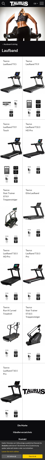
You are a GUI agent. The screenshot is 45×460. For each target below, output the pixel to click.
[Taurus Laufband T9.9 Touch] (11, 148)
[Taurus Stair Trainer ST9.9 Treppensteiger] (11, 217)
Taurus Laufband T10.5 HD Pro (10, 253)
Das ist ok (32, 456)
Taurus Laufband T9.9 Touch (9, 127)
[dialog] (22, 450)
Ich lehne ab (11, 456)
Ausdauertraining (10, 44)
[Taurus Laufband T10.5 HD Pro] (11, 274)
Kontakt (23, 439)
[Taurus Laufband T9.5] (11, 82)
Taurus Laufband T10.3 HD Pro (33, 127)
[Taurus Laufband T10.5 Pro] (11, 392)
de (35, 3)
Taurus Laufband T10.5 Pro (10, 370)
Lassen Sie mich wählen (10, 451)
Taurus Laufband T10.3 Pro (33, 253)
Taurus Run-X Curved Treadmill (9, 310)
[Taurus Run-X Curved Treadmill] (11, 331)
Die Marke (22, 425)
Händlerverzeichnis (22, 432)
